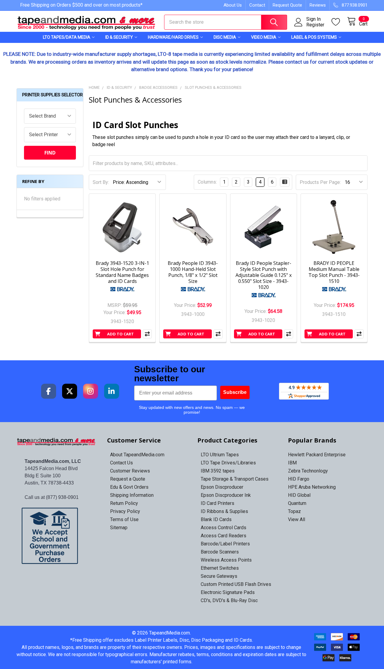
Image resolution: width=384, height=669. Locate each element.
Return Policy (124, 503)
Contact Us (121, 463)
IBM (292, 463)
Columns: (207, 182)
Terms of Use (124, 519)
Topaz (294, 511)
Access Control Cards (223, 527)
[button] (56, 536)
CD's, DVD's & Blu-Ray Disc (229, 600)
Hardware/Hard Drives (173, 37)
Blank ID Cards (216, 519)
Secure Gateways (219, 576)
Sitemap (119, 527)
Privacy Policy (125, 511)
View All (296, 519)
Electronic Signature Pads (228, 592)
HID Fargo (298, 479)
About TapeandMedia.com (137, 455)
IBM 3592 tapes (218, 471)
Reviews (318, 5)
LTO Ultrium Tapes (220, 455)
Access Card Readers (223, 535)
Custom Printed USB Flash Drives (236, 584)
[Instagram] (90, 391)
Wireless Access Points (226, 560)
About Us (233, 5)
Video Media (263, 37)
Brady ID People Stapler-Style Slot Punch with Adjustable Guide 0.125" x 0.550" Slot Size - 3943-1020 (264, 275)
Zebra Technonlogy (308, 471)
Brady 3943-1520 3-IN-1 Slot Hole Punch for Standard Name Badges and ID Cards (122, 272)
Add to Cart (120, 334)
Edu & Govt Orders (129, 487)
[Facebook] (48, 391)
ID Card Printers (217, 503)
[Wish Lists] (339, 22)
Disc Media (225, 37)
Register (315, 25)
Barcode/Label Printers (225, 544)
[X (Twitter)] (69, 391)
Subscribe (235, 392)
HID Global (299, 495)
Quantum (297, 503)
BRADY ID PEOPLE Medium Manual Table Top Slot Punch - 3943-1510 (334, 272)
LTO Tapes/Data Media (66, 37)
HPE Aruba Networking (312, 487)
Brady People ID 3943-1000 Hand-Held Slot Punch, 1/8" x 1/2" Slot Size (193, 272)
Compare (147, 333)
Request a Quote (127, 479)
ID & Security (119, 37)
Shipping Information (132, 495)
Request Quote (287, 5)
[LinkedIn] (111, 391)
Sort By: (101, 182)
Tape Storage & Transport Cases (234, 479)
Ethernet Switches (220, 568)
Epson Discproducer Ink (226, 495)
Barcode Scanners (220, 552)
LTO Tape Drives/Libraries (228, 463)
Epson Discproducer (222, 487)
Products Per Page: (320, 182)
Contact (257, 5)
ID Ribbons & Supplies (224, 511)
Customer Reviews (130, 471)
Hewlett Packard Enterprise (317, 455)
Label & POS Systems (314, 37)
